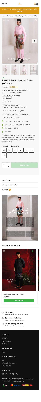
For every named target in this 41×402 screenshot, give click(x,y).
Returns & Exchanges (9, 363)
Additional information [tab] (10, 185)
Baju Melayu (10, 16)
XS (9, 150)
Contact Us (5, 344)
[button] (35, 3)
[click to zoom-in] (20, 41)
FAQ (3, 360)
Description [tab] (6, 180)
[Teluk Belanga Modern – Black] (19, 270)
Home (3, 16)
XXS (4, 150)
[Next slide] (34, 41)
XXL (4, 155)
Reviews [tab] (6, 190)
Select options (19, 300)
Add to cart (24, 165)
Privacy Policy (6, 381)
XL (31, 150)
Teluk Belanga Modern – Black (13, 294)
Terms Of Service (18, 381)
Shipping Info (6, 366)
